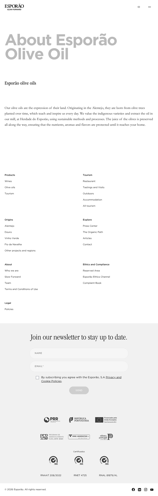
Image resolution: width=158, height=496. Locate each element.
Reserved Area (91, 271)
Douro (8, 232)
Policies (9, 309)
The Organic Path (93, 232)
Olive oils (10, 187)
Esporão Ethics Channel (96, 277)
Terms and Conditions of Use (21, 289)
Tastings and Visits (93, 187)
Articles (87, 238)
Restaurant (89, 181)
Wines (8, 181)
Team (8, 283)
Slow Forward (13, 277)
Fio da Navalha (13, 244)
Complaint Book (92, 283)
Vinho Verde (12, 238)
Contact (87, 244)
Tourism (9, 194)
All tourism (89, 206)
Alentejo (9, 226)
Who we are (11, 271)
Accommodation (92, 200)
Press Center (90, 226)
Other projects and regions (20, 251)
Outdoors (88, 194)
